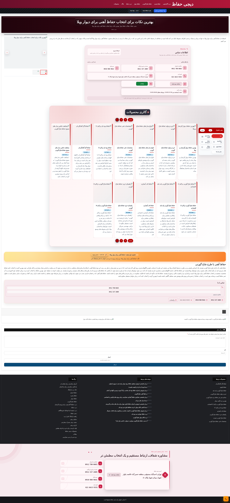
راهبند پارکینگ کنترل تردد (70, 416)
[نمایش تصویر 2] (36, 72)
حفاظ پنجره (157, 4)
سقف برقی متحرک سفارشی (69, 422)
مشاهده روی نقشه (176, 84)
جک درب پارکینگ (72, 389)
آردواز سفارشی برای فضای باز (68, 384)
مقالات (75, 434)
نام (225, 350)
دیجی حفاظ (133, 26)
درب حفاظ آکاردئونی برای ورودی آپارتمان (66, 404)
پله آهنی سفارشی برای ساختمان (68, 386)
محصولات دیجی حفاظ (71, 431)
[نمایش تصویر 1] (43, 72)
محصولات (116, 4)
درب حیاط (129, 4)
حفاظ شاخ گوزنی (147, 4)
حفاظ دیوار (137, 4)
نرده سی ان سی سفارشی (70, 437)
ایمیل (109, 357)
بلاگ (122, 4)
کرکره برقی (73, 425)
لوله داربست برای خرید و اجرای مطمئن (66, 428)
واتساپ (142, 83)
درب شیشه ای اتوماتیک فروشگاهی (67, 410)
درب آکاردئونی (167, 4)
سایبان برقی (73, 419)
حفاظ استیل (73, 392)
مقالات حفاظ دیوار (125, 26)
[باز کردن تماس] (226, 498)
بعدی (130, 119)
